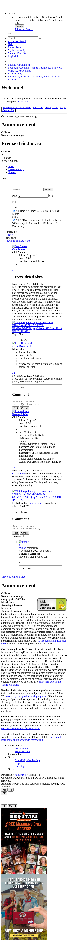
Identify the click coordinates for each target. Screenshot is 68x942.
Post (16, 408)
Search (19, 26)
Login (63, 107)
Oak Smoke (18, 249)
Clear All (10, 234)
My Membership (16, 50)
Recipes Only (15, 73)
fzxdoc (22, 547)
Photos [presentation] (12, 172)
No (11, 790)
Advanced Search (24, 29)
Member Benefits (17, 53)
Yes (4, 790)
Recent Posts (14, 47)
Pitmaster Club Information (17, 107)
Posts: (22, 258)
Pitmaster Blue (22, 751)
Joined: (22, 255)
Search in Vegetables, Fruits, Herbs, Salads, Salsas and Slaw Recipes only (40, 20)
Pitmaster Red (15, 745)
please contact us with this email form (20, 728)
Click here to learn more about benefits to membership (31, 738)
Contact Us (8, 110)
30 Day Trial (51, 107)
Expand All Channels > (20, 64)
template (19, 240)
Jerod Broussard (21, 346)
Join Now (38, 107)
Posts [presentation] (11, 166)
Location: (24, 261)
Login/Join (13, 56)
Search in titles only (28, 17)
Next (27, 240)
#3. (21, 544)
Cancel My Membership (27, 760)
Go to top (19, 766)
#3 (13, 467)
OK (4, 793)
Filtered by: (11, 231)
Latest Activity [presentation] (16, 169)
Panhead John (20, 414)
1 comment (18, 536)
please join (22, 101)
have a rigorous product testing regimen (26, 696)
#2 (13, 372)
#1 (13, 270)
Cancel (24, 408)
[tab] (37, 166)
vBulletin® (20, 774)
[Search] (9, 33)
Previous (10, 240)
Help (10, 44)
